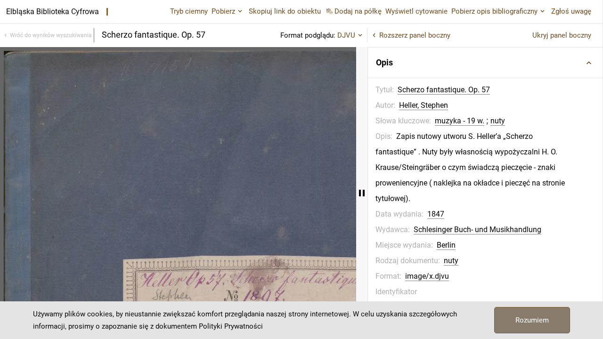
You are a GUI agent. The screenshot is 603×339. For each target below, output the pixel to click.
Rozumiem (532, 320)
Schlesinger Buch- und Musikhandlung (477, 229)
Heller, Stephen (423, 105)
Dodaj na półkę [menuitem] (358, 11)
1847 (435, 214)
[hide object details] (361, 193)
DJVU (346, 35)
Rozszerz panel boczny (414, 35)
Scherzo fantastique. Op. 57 (444, 89)
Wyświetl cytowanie (416, 11)
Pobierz (223, 11)
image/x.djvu (427, 276)
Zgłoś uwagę (571, 11)
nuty (497, 120)
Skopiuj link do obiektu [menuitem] (285, 11)
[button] (485, 63)
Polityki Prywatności (231, 326)
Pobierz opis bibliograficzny (494, 11)
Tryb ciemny (189, 11)
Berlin (446, 245)
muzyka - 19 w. (459, 120)
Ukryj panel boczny (561, 35)
